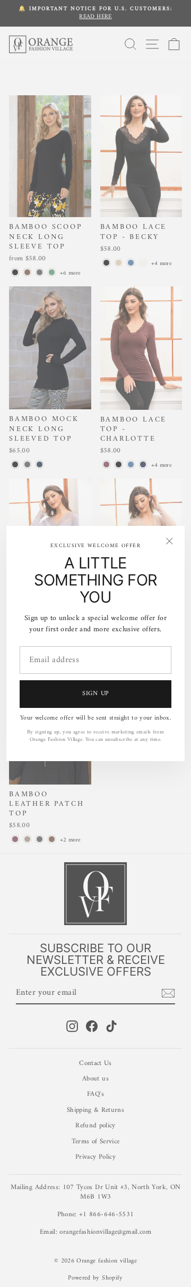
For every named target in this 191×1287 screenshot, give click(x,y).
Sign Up (95, 693)
